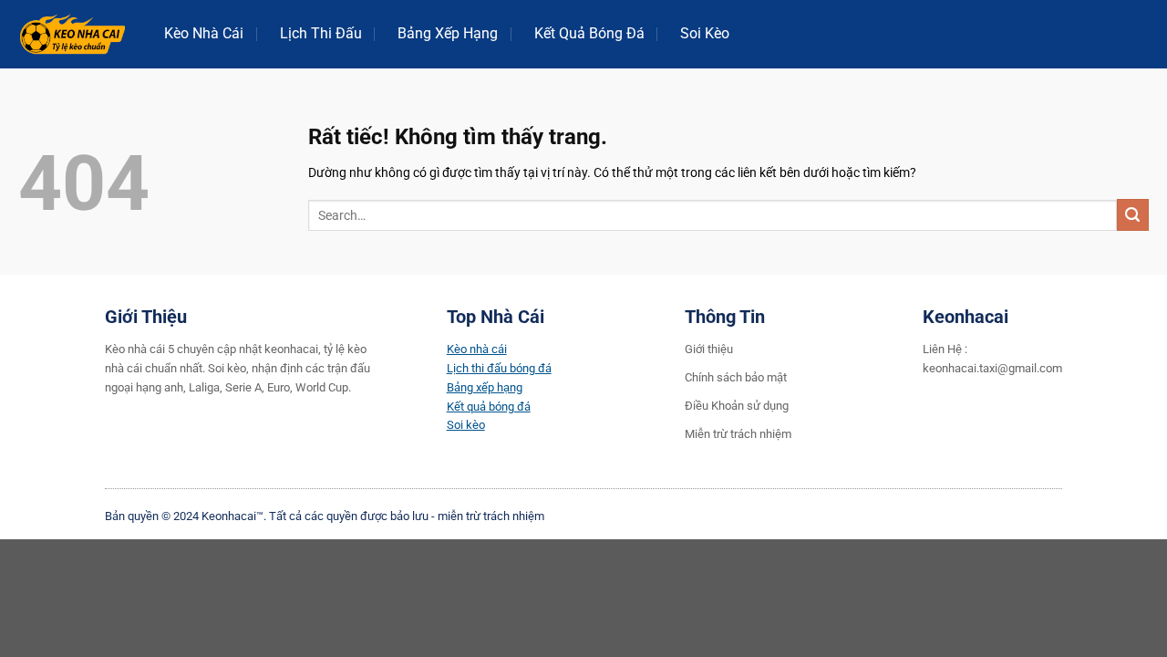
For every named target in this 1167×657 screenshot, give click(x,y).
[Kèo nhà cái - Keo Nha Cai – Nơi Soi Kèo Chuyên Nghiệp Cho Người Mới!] (73, 34)
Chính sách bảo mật (736, 377)
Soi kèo (466, 425)
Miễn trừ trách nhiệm (738, 434)
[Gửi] (1133, 215)
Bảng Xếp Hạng (448, 33)
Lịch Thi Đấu (321, 33)
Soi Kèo (704, 33)
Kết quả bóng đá (489, 406)
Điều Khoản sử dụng (737, 405)
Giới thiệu (709, 349)
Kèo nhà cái (477, 349)
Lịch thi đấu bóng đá (499, 368)
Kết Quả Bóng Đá (589, 33)
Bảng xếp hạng (484, 387)
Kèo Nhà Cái (203, 33)
